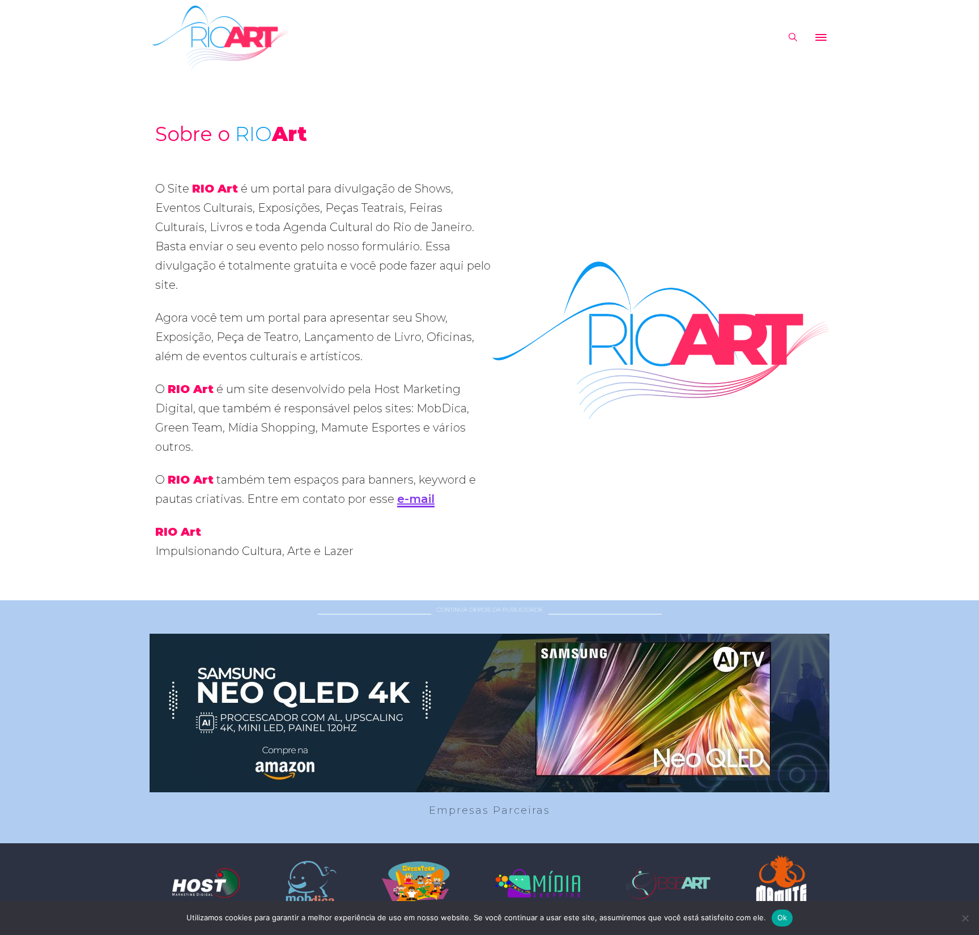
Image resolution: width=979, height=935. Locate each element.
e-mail (416, 499)
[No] (965, 918)
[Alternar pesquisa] (793, 37)
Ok (782, 917)
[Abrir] (821, 37)
